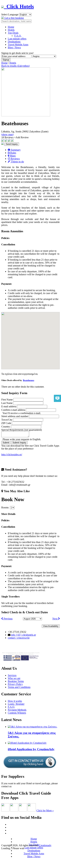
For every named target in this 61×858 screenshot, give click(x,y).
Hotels (11, 29)
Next (55, 618)
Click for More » (45, 810)
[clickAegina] (5, 810)
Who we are (14, 678)
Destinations (14, 41)
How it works (15, 701)
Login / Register (16, 704)
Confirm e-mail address (13, 409)
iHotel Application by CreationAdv (31, 749)
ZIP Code (6, 423)
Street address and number (14, 416)
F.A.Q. (17, 35)
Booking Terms (16, 681)
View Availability (50, 626)
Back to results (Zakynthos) (15, 65)
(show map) (7, 134)
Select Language (9, 14)
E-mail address (8, 406)
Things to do (17, 161)
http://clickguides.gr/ (11, 454)
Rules (13, 152)
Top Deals (13, 32)
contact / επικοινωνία (18, 637)
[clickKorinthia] (23, 810)
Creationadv (45, 845)
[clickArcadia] (14, 810)
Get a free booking (14, 18)
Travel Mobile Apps (18, 44)
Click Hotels (19, 6)
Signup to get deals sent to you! (17, 53)
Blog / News (14, 47)
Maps (12, 155)
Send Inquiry (12, 144)
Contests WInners (17, 712)
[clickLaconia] (32, 810)
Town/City (6, 419)
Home (11, 26)
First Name (7, 399)
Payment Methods (17, 709)
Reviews (15, 158)
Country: (5, 426)
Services (12, 675)
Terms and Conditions (19, 687)
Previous (8, 618)
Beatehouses (28, 380)
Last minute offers (17, 38)
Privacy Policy (15, 684)
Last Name (7, 403)
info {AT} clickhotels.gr (23, 634)
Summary (15, 149)
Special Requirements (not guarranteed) (21, 429)
